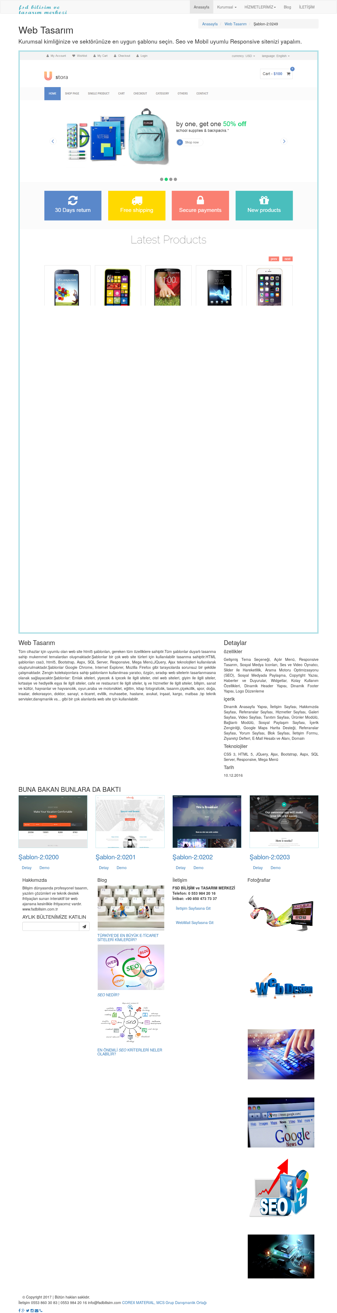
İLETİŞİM (307, 7)
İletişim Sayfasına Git (193, 908)
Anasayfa (201, 7)
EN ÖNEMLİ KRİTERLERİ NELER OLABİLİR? (129, 1051)
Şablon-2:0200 (38, 856)
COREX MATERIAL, (138, 1302)
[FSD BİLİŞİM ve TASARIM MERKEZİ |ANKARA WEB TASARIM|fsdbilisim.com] (43, 6)
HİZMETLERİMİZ (259, 7)
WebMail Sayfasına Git (195, 922)
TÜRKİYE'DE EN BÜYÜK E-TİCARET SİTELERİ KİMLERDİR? (128, 937)
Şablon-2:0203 (270, 856)
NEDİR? (108, 994)
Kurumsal (225, 7)
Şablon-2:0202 (192, 856)
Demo (44, 867)
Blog (287, 7)
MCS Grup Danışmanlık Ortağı (181, 1302)
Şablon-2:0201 (116, 856)
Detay (27, 867)
